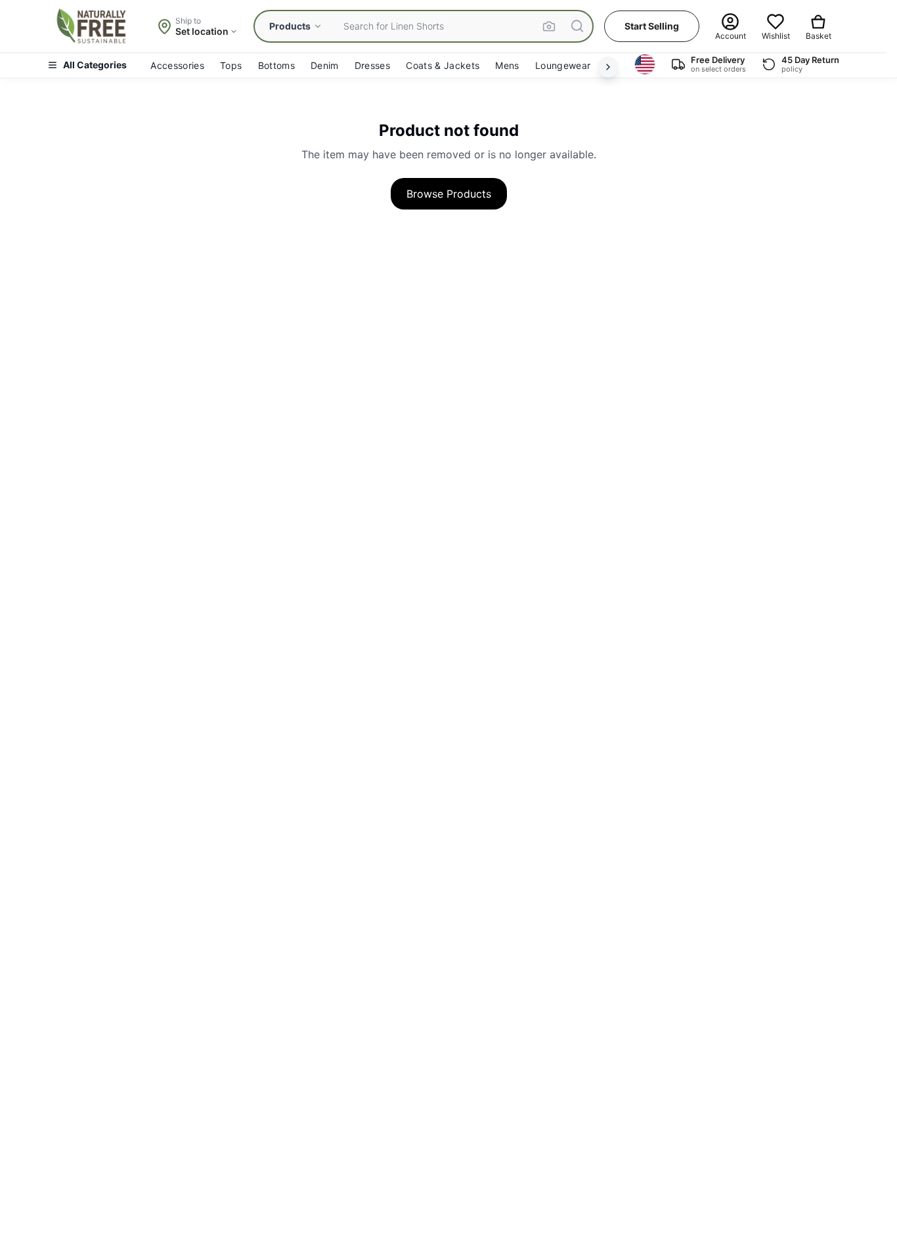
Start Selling (651, 26)
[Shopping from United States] (644, 64)
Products (290, 26)
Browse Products (448, 193)
